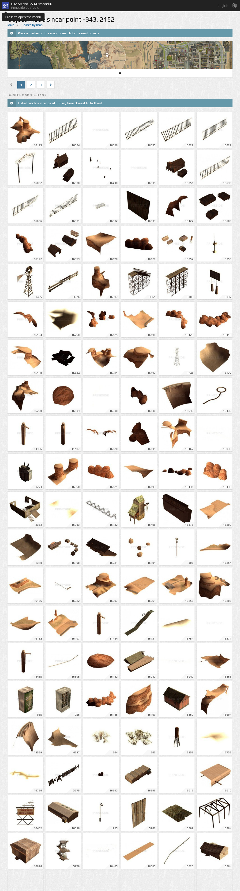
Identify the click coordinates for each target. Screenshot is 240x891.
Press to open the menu (23, 17)
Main (11, 25)
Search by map (32, 25)
